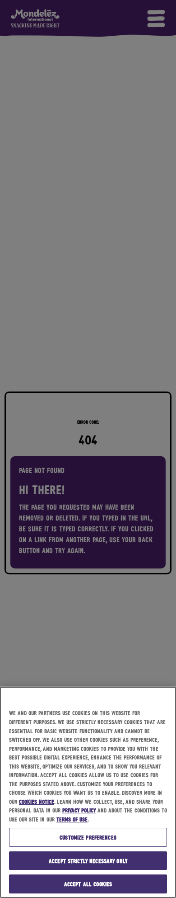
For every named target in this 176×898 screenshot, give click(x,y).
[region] (88, 792)
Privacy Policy (79, 810)
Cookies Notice (36, 801)
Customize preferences (88, 837)
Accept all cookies (88, 883)
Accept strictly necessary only (88, 860)
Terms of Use (72, 819)
